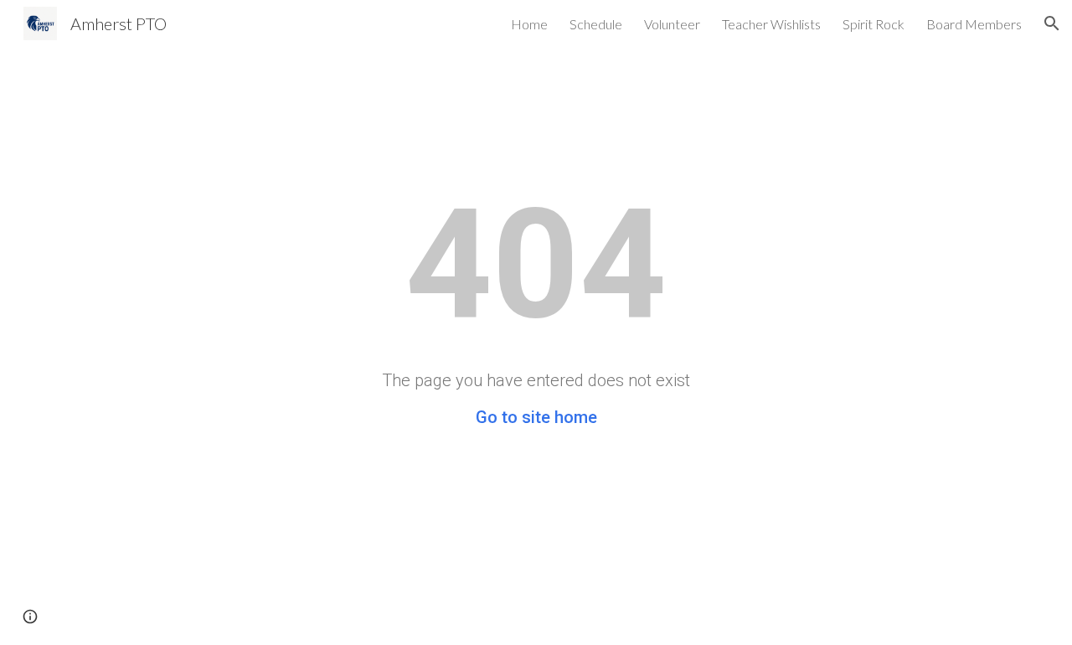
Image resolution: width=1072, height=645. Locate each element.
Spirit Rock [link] (873, 24)
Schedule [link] (596, 24)
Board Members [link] (974, 24)
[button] (1052, 23)
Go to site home (536, 417)
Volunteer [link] (672, 24)
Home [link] (529, 24)
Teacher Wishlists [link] (771, 24)
